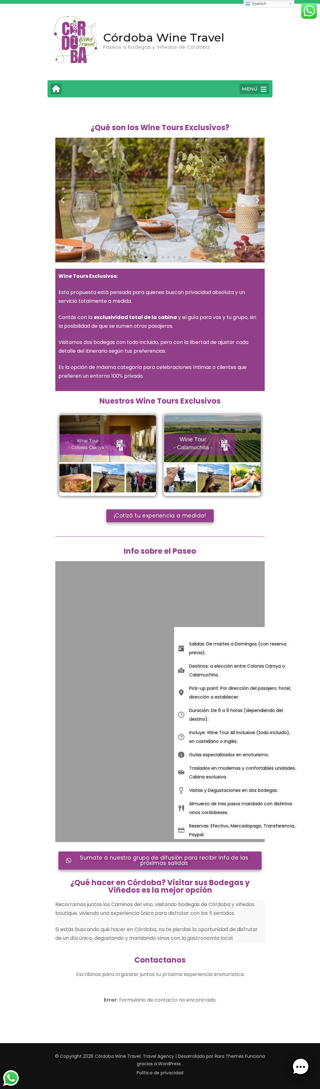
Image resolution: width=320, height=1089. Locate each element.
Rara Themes (229, 1056)
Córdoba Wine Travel (163, 37)
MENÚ (250, 89)
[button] (62, 200)
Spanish (258, 3)
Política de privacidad (160, 1073)
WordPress (169, 1064)
